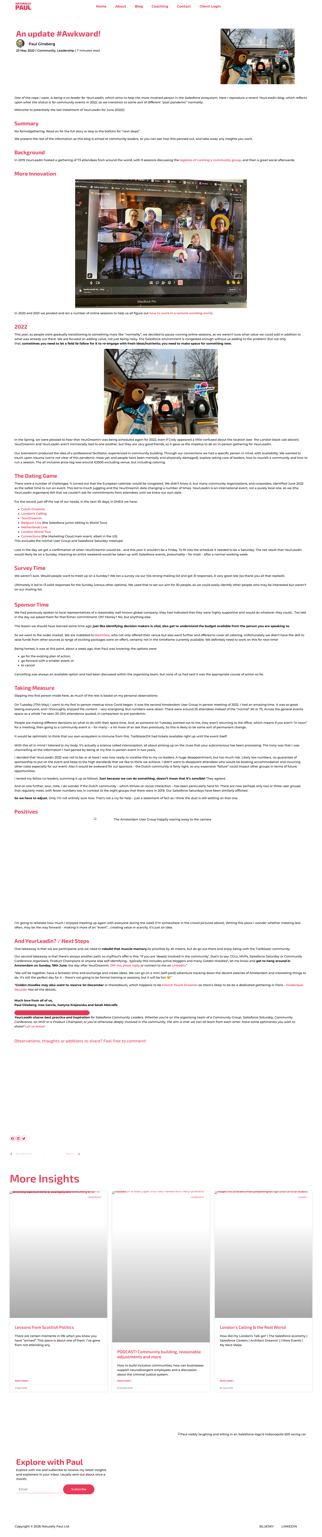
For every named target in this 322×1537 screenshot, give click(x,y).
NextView (102, 635)
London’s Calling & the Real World (253, 1327)
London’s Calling (34, 514)
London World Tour (36, 532)
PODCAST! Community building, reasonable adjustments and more (159, 1354)
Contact (184, 6)
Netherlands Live (34, 527)
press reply (131, 965)
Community (46, 50)
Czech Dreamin (33, 509)
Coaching (160, 6)
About (120, 6)
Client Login (210, 6)
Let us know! (35, 1026)
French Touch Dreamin (180, 985)
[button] (12, 1138)
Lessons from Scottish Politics (44, 1327)
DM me (115, 965)
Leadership (65, 50)
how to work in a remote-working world (180, 313)
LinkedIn (178, 965)
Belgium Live (31, 523)
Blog (139, 6)
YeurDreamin (31, 518)
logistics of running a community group (210, 160)
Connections (31, 536)
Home (101, 6)
